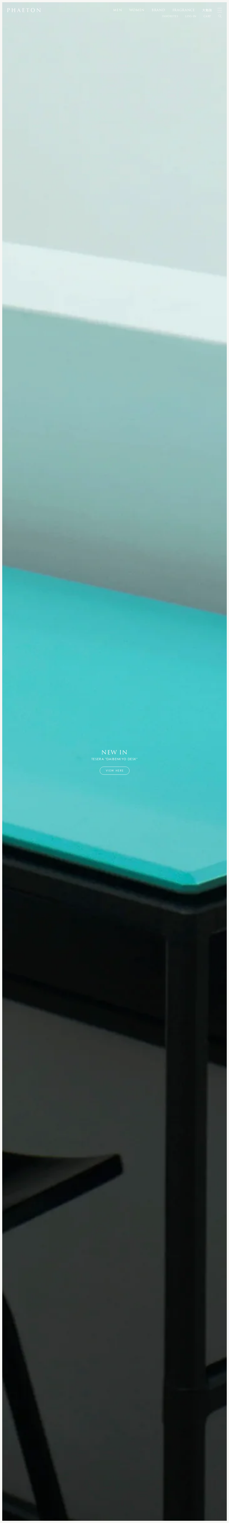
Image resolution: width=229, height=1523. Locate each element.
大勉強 (207, 10)
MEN (117, 10)
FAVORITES (170, 16)
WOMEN (137, 10)
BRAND (158, 10)
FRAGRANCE (183, 10)
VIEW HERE (115, 770)
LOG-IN (190, 16)
